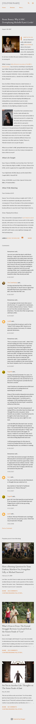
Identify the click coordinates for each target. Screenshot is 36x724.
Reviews (12, 7)
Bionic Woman (12, 238)
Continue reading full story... (12, 593)
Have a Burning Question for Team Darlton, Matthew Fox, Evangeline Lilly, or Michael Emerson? (16, 569)
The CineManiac (12, 282)
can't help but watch (28, 217)
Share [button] (30, 238)
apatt (9, 513)
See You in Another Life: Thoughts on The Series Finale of (17, 686)
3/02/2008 (10, 523)
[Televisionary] (10, 3)
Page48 (9, 371)
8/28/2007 (10, 277)
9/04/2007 (10, 471)
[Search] (29, 3)
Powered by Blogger (19, 719)
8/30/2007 (10, 448)
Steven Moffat (28, 44)
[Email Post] (22, 238)
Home (4, 7)
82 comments (12, 707)
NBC (18, 238)
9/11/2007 (10, 491)
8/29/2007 (10, 316)
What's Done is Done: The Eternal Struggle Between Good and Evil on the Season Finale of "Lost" (16, 629)
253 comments (12, 591)
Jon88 (9, 321)
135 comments (12, 650)
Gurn (8, 477)
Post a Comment (7, 528)
